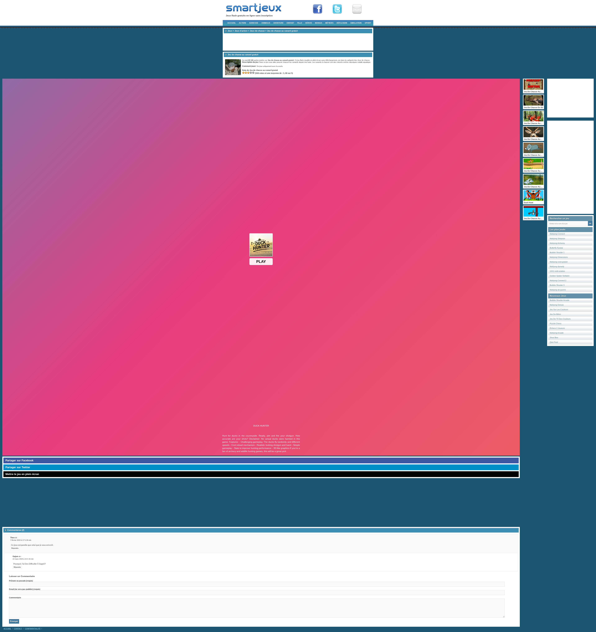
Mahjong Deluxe (557, 305)
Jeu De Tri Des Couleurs (560, 319)
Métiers (329, 23)
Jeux (230, 31)
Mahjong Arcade (557, 333)
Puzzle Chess (555, 324)
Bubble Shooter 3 (557, 285)
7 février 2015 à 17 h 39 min (20, 540)
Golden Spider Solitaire (559, 276)
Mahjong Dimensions (559, 257)
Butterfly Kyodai (556, 248)
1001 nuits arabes (557, 271)
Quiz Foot (554, 342)
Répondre (15, 548)
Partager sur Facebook (19, 460)
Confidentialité (32, 628)
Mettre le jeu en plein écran (22, 474)
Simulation (356, 23)
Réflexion (342, 23)
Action (242, 23)
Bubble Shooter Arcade (559, 300)
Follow (337, 9)
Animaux (265, 23)
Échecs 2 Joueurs (557, 328)
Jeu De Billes (555, 314)
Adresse (253, 23)
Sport (368, 23)
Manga (318, 23)
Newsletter (357, 9)
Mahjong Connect (557, 234)
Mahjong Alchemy (557, 243)
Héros (308, 23)
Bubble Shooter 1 (557, 252)
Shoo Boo (554, 338)
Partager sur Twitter (17, 467)
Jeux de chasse (257, 31)
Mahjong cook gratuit (558, 262)
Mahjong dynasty (557, 266)
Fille (299, 23)
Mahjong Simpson (557, 239)
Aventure (278, 23)
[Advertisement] (298, 42)
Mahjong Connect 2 (558, 280)
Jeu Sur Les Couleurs (559, 310)
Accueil (231, 23)
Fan (318, 9)
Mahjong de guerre (558, 290)
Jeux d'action (241, 31)
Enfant (290, 23)
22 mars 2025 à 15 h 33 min (23, 559)
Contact (18, 629)
